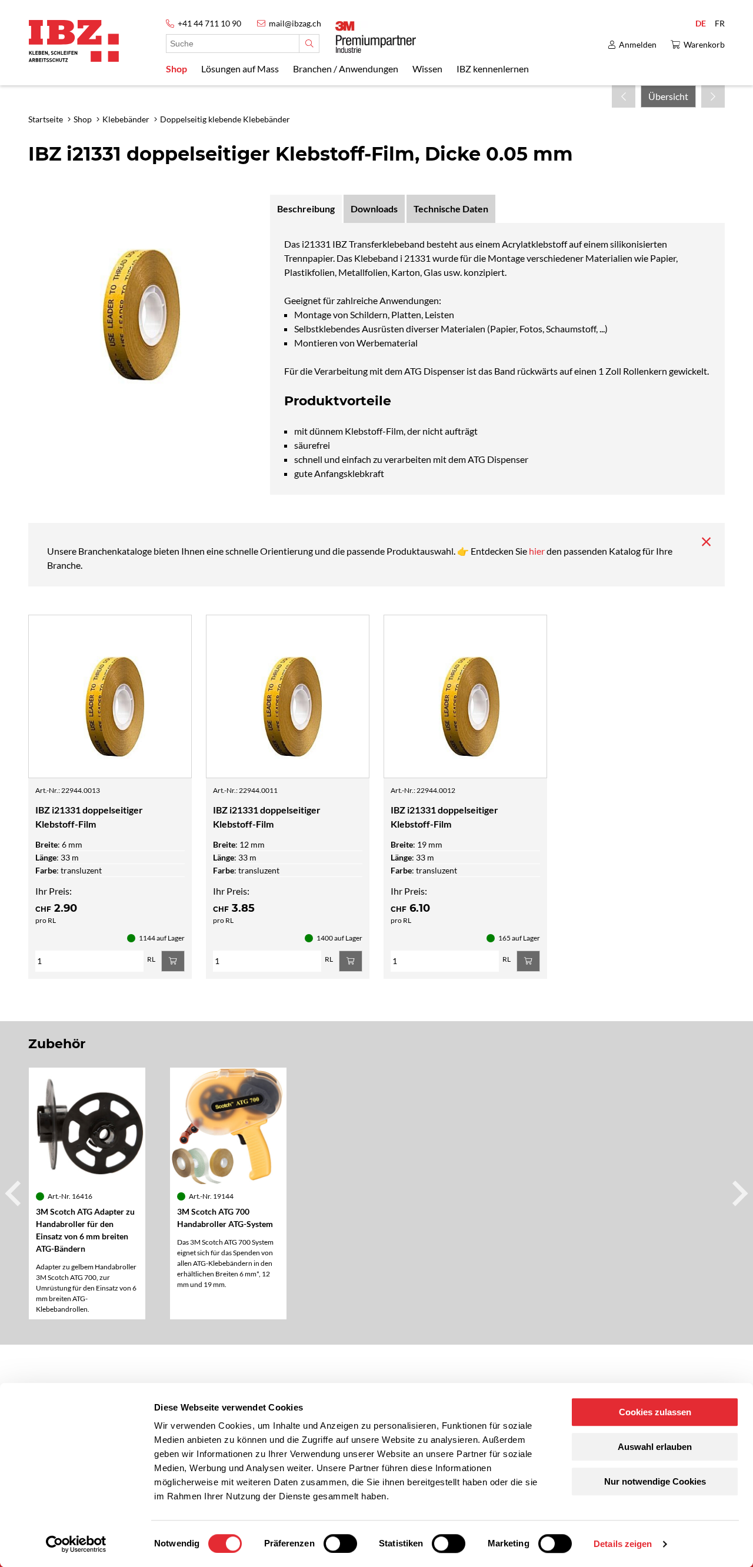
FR (720, 23)
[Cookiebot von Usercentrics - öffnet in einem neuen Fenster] (76, 1544)
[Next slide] (738, 1193)
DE (700, 23)
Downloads (374, 208)
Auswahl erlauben (655, 1447)
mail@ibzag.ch (295, 23)
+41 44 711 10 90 (209, 23)
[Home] (73, 40)
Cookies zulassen (655, 1412)
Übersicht (668, 96)
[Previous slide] (14, 1193)
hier (538, 550)
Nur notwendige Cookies (655, 1481)
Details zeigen (623, 1544)
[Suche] (309, 43)
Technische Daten (451, 208)
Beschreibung (306, 208)
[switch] (340, 1543)
